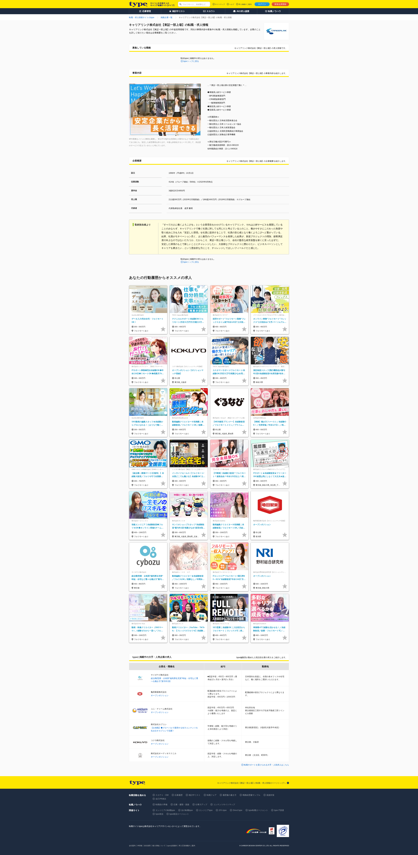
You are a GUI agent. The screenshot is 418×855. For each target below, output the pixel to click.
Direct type (237, 810)
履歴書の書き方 (229, 795)
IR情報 (139, 846)
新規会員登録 (280, 4)
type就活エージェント (179, 814)
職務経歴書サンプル (251, 795)
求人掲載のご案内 (245, 4)
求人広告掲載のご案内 (187, 846)
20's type (223, 810)
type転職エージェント (258, 810)
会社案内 (132, 846)
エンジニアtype (206, 810)
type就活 (159, 814)
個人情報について (158, 846)
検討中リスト (195, 795)
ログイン (262, 4)
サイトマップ (220, 4)
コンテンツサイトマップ (224, 804)
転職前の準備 (161, 804)
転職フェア (212, 795)
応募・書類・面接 (181, 804)
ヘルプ (231, 4)
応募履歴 (179, 795)
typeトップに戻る (191, 61)
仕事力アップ (201, 804)
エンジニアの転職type (165, 810)
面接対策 (270, 795)
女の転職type (187, 810)
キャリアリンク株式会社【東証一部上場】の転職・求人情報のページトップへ (251, 783)
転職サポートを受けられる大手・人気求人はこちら (266, 765)
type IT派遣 (279, 810)
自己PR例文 (161, 799)
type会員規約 (172, 846)
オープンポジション (160, 695)
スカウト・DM (162, 795)
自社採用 (147, 846)
